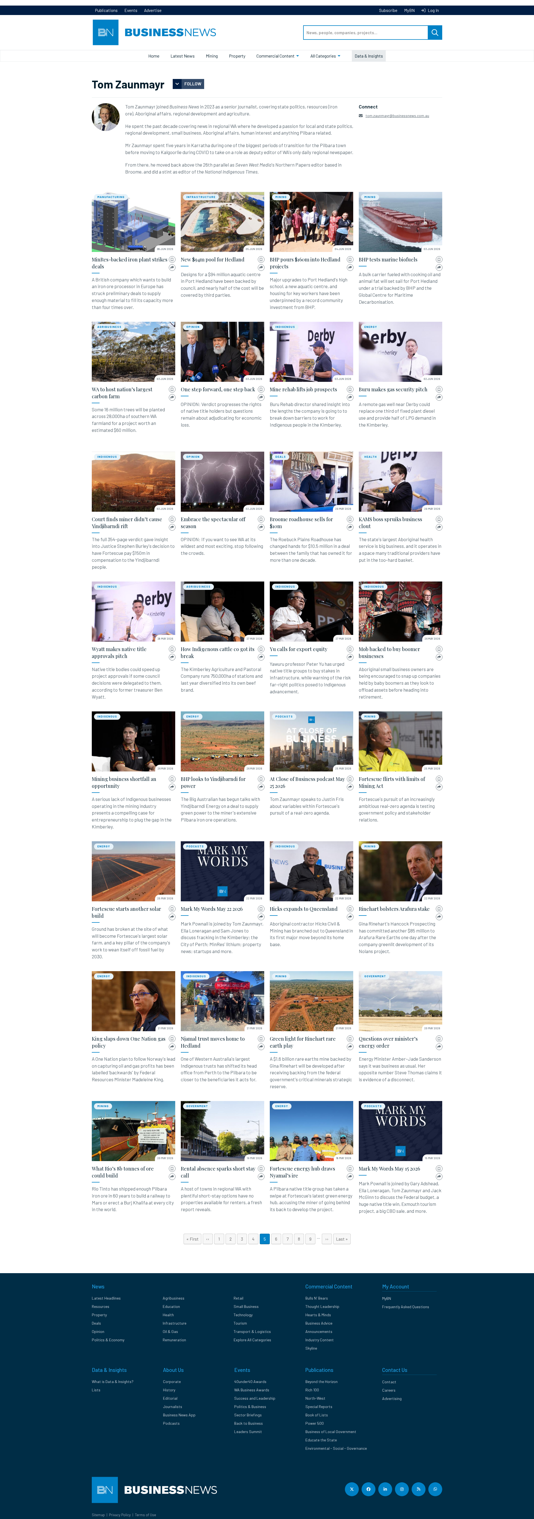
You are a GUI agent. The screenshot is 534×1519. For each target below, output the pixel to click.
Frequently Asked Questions (405, 1306)
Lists (96, 1389)
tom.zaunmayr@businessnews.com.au (397, 115)
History (169, 1389)
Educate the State (321, 1440)
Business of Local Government (330, 1431)
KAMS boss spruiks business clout (390, 523)
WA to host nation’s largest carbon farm (122, 393)
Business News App (179, 1414)
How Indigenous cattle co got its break (217, 652)
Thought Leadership (322, 1306)
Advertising (392, 1398)
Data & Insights (369, 55)
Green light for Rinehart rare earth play (303, 1042)
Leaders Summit (248, 1431)
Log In (433, 10)
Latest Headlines (106, 1298)
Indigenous (285, 326)
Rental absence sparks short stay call (218, 1172)
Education (171, 1306)
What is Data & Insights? (113, 1381)
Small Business (246, 1306)
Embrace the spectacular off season (213, 523)
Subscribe (388, 10)
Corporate (172, 1381)
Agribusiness (109, 326)
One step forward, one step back (218, 389)
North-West (315, 1398)
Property (237, 55)
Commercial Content (275, 55)
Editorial (170, 1398)
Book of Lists (316, 1414)
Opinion (193, 326)
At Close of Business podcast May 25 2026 (307, 782)
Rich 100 (312, 1389)
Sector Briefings (248, 1414)
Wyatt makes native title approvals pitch (119, 652)
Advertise (153, 10)
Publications (106, 10)
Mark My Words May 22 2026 (212, 909)
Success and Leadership (254, 1398)
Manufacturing (111, 197)
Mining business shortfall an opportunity (124, 782)
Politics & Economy (108, 1339)
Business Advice (318, 1323)
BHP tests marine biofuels (388, 259)
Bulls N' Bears (316, 1298)
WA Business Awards (251, 1389)
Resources (100, 1306)
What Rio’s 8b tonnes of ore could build (123, 1172)
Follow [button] (192, 83)
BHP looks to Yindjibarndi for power (213, 782)
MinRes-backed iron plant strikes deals (129, 263)
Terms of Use (145, 1515)
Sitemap (98, 1515)
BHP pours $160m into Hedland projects (305, 263)
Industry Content (319, 1339)
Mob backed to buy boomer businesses (389, 652)
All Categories (323, 55)
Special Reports (318, 1406)
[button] (172, 259)
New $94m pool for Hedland (212, 259)
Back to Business (248, 1423)
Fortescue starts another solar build (126, 912)
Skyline (311, 1348)
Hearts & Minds (318, 1314)
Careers (388, 1390)
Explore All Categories (252, 1339)
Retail (238, 1298)
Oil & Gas (170, 1331)
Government (375, 976)
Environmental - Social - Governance (336, 1448)
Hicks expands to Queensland (304, 909)
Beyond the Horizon (321, 1381)
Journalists (172, 1406)
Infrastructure (201, 197)
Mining (212, 55)
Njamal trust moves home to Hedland (213, 1042)
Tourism (240, 1323)
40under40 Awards (250, 1381)
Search (435, 32)
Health (370, 456)
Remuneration (174, 1339)
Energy (370, 326)
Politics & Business (250, 1406)
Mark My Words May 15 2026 (389, 1168)
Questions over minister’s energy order (388, 1042)
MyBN (409, 10)
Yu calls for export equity (298, 649)
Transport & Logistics (252, 1331)
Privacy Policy (120, 1515)
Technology (243, 1314)
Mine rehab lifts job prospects (303, 389)
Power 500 (314, 1423)
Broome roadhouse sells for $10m (301, 523)
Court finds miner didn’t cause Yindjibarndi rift (127, 523)
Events (130, 10)
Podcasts (284, 716)
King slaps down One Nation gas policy (128, 1042)
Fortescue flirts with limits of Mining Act (392, 782)
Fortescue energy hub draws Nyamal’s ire (302, 1172)
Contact (389, 1381)
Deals (280, 456)
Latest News (182, 55)
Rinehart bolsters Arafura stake (394, 909)
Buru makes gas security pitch (393, 389)
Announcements (318, 1331)
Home (153, 55)
